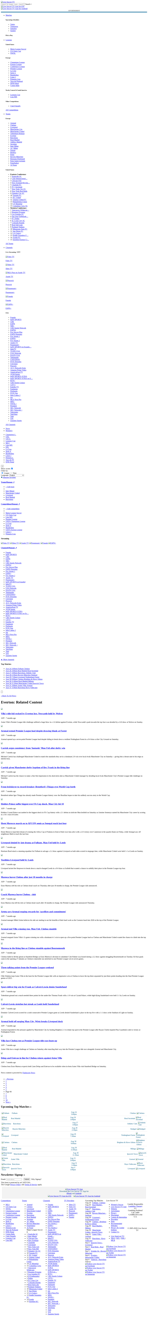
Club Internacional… (19, 179)
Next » (8, 1102)
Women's (9, 431)
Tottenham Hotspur (17, 134)
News (8, 429)
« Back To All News (8, 696)
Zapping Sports (16, 421)
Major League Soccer (18, 49)
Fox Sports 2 (15, 341)
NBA (113, 1238)
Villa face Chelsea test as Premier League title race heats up (29, 1040)
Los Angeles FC (18, 214)
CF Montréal (17, 204)
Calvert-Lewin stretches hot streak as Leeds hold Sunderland (30, 1004)
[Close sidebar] (2, 692)
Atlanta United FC (19, 200)
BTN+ (12, 381)
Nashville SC (17, 176)
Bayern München (16, 157)
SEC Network (15, 408)
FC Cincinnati (17, 187)
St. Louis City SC (18, 221)
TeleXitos (13, 414)
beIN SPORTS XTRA (18, 376)
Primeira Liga (15, 79)
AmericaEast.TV (16, 372)
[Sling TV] (14, 543)
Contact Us (115, 1232)
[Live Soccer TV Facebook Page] (95, 1266)
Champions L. (11, 435)
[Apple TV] (24, 543)
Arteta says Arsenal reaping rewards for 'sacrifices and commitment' (33, 911)
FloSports (13, 391)
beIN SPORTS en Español (15, 582)
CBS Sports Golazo (17, 383)
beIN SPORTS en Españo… (20, 347)
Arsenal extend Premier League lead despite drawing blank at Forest (34, 731)
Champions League (17, 62)
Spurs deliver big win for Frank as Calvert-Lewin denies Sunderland (34, 987)
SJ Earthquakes (33, 1276)
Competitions (6, 504)
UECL (8, 439)
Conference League (17, 67)
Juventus (13, 144)
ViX (11, 418)
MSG (12, 402)
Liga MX (13, 97)
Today (12, 24)
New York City (33, 1247)
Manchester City (16, 129)
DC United (17, 198)
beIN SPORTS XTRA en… (53, 1271)
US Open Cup (15, 51)
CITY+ (13, 385)
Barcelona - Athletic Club (93, 1210)
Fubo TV (72, 1207)
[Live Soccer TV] (8, 2)
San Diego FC (18, 231)
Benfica (13, 153)
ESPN (12, 324)
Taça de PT (10, 460)
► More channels (7, 660)
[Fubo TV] (5, 543)
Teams (8, 114)
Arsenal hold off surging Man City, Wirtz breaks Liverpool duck (32, 1021)
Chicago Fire (16, 181)
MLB (113, 1240)
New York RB (33, 1249)
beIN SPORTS (15, 320)
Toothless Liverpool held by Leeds (17, 860)
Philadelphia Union (20, 202)
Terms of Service (31, 1185)
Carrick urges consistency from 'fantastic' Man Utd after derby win (33, 748)
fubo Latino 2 (15, 395)
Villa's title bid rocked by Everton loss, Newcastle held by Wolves (32, 713)
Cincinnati (32, 1245)
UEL (7, 437)
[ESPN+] (52, 543)
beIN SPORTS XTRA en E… (21, 378)
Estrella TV (14, 387)
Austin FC (16, 237)
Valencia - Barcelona (98, 1260)
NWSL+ (13, 404)
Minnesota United (35, 1289)
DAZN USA (15, 355)
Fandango (14, 389)
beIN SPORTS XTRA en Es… (17, 613)
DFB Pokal (14, 83)
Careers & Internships (119, 1217)
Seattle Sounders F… (20, 235)
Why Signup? (36, 1179)
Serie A (13, 73)
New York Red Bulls (19, 191)
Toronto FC (17, 195)
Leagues (9, 40)
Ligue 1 (13, 77)
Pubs (113, 1221)
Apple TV (14, 343)
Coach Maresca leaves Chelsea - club (18, 894)
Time (14, 473)
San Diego (33, 1291)
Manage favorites (9, 477)
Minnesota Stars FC (20, 229)
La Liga (13, 71)
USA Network (15, 353)
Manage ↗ (10, 482)
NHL (123, 1238)
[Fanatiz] (44, 543)
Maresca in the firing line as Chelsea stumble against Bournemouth (33, 948)
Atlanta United (34, 1257)
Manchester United (17, 131)
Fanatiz (13, 317)
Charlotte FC (16, 185)
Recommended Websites (116, 1225)
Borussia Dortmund (17, 159)
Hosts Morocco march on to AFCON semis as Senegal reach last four (34, 823)
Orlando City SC (18, 193)
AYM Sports (15, 374)
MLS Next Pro (15, 400)
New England (33, 1240)
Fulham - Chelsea (98, 1203)
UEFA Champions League (15, 521)
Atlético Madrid (16, 142)
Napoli (12, 150)
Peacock (13, 366)
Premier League (16, 69)
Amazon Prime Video (18, 370)
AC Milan (14, 148)
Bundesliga (14, 75)
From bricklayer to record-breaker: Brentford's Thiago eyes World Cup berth (38, 787)
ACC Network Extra (18, 368)
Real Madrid (15, 140)
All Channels (10, 425)
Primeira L (9, 458)
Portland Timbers (18, 227)
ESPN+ (13, 339)
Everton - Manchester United (92, 1256)
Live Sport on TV (117, 1236)
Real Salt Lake (17, 225)
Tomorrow (14, 26)
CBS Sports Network (18, 328)
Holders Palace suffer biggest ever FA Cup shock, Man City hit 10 (32, 804)
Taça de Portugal (16, 81)
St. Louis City (33, 1280)
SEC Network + (16, 410)
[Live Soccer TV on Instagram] (95, 1274)
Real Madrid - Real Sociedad (94, 1206)
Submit (26, 1179)
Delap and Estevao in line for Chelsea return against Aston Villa (31, 1058)
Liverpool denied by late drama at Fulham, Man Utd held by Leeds (33, 842)
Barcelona (14, 138)
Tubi (12, 416)
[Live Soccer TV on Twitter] (95, 1270)
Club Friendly (15, 106)
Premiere (13, 406)
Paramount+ (14, 345)
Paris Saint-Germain (17, 161)
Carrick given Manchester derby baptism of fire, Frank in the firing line (35, 767)
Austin (31, 1299)
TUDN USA (15, 351)
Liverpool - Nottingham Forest (93, 1218)
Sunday (13, 31)
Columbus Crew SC (20, 206)
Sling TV (72, 1205)
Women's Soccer (117, 1205)
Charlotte (31, 1243)
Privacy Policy (15, 1185)
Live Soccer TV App (118, 1207)
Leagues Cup (15, 95)
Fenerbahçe (14, 163)
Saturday (13, 29)
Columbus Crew (35, 1266)
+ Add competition (12, 509)
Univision (14, 364)
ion (11, 397)
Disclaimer (115, 1215)
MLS (7, 443)
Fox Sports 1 (15, 336)
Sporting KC (33, 1302)
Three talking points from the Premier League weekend (27, 967)
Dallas (30, 1278)
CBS (12, 322)
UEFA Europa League (14, 530)
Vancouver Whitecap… (20, 210)
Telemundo (14, 357)
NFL (118, 1238)
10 (6, 1100)
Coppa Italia (14, 86)
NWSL (13, 53)
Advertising (115, 1211)
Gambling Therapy (135, 1206)
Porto (12, 155)
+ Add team (10, 487)
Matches (9, 15)
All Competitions (12, 110)
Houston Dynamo (18, 212)
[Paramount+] (34, 543)
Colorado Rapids (18, 223)
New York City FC (19, 189)
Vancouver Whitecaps (31, 1269)
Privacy (114, 1213)
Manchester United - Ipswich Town (93, 1231)
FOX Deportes (15, 362)
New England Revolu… (21, 183)
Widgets (114, 1209)
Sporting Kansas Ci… (21, 240)
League (6, 473)
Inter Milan (14, 146)
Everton (13, 136)
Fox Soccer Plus (16, 332)
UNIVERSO (15, 360)
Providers (114, 1219)
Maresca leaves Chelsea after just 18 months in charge (26, 877)
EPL (7, 447)
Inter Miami (32, 1236)
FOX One (14, 393)
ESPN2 (13, 330)
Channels (9, 248)
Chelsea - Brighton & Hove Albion (95, 1223)
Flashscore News (28, 1073)
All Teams (9, 244)
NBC (12, 326)
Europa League (16, 64)
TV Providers (69, 1201)
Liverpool (14, 127)
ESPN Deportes (16, 334)
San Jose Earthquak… (20, 216)
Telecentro (14, 412)
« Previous (9, 1079)
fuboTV (13, 349)
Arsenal (13, 123)
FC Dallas (15, 219)
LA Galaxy (17, 233)
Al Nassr (13, 165)
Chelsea (13, 125)
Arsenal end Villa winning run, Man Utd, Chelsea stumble (29, 929)
